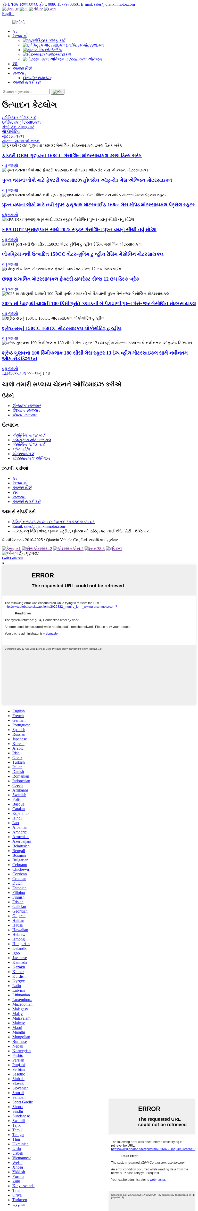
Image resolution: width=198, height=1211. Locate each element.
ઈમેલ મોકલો (12, 558)
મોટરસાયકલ (13, 136)
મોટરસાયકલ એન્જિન (21, 141)
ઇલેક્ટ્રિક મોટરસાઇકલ (21, 122)
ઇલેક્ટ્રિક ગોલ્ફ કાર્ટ (19, 117)
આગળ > (21, 373)
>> (31, 373)
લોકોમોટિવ (11, 131)
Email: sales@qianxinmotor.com (38, 526)
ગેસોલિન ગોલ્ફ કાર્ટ (18, 127)
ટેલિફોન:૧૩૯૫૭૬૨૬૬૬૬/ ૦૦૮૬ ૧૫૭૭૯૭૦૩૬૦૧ (53, 522)
